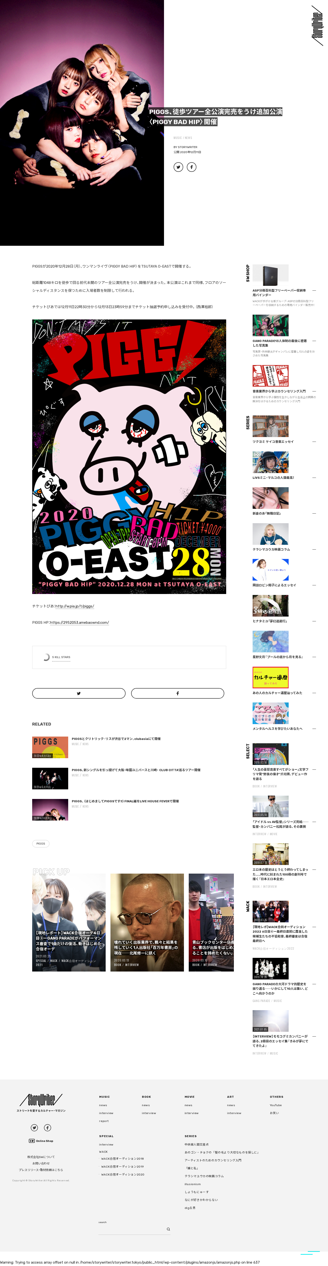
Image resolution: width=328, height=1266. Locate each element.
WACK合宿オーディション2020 (123, 1174)
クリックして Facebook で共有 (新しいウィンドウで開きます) (191, 167)
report (104, 1121)
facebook (47, 1127)
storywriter (187, 147)
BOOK (117, 965)
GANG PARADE (261, 1001)
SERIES (191, 1136)
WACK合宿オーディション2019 (122, 1166)
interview (106, 1113)
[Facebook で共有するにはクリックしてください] (178, 693)
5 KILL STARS (61, 657)
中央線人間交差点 (197, 1144)
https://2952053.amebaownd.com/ (79, 622)
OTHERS (277, 1096)
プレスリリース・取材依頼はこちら (41, 1170)
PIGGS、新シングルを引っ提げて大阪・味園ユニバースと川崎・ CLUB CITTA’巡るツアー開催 (136, 770)
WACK (54, 961)
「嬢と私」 (192, 1168)
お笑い (274, 1113)
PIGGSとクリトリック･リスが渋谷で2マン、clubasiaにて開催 (116, 739)
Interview (132, 965)
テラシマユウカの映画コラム (204, 1176)
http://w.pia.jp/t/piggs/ (74, 606)
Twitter (34, 1127)
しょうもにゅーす (197, 1192)
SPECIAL (41, 961)
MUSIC (178, 138)
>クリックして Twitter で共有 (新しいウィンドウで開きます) (178, 167)
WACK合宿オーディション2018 (122, 1158)
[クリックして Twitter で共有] (79, 693)
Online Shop (44, 1141)
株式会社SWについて (41, 1157)
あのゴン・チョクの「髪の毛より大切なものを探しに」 (222, 1152)
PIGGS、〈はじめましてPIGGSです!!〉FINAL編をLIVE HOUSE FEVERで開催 (125, 801)
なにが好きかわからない (201, 1200)
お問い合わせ (41, 1163)
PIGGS (40, 843)
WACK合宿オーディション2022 (273, 948)
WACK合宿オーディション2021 (66, 963)
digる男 (190, 1208)
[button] (82, 123)
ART (230, 1096)
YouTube (276, 1105)
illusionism (193, 1184)
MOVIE (274, 834)
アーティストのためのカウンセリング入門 (213, 1160)
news (188, 138)
